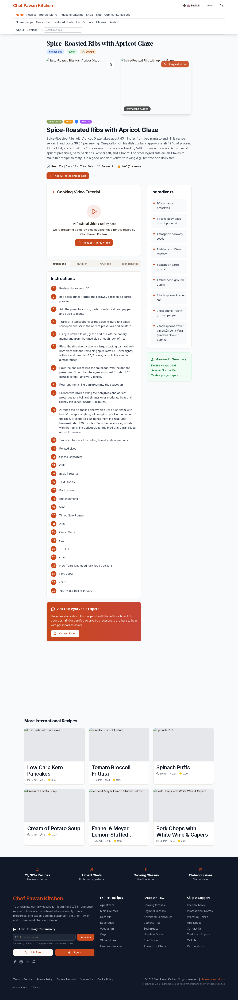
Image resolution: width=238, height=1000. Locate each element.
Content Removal (66, 979)
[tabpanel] (94, 434)
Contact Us (194, 928)
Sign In (77, 952)
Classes (101, 22)
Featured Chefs (63, 22)
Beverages (107, 922)
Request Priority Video (96, 242)
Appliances (194, 922)
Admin (210, 5)
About (20, 30)
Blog (99, 14)
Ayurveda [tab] (105, 263)
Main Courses (109, 911)
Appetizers (107, 905)
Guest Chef (43, 22)
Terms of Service (22, 979)
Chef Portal (151, 940)
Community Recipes (117, 14)
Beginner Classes (155, 911)
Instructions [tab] (59, 263)
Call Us (191, 940)
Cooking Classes (154, 905)
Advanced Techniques (158, 917)
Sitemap (35, 987)
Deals (112, 22)
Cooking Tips (152, 922)
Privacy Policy (44, 979)
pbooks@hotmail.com (213, 979)
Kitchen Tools (196, 905)
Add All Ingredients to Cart (70, 175)
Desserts (105, 917)
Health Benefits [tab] (129, 263)
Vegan (104, 934)
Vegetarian (107, 928)
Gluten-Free (108, 940)
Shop (89, 14)
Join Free (35, 952)
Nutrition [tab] (82, 263)
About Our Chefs (155, 946)
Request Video (178, 64)
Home (20, 14)
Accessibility (20, 987)
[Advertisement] (94, 671)
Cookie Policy (105, 979)
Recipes (31, 14)
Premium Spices (197, 917)
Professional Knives (200, 911)
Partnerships (195, 946)
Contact (32, 30)
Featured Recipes (111, 946)
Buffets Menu (48, 14)
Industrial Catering (71, 14)
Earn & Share (84, 22)
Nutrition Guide (153, 934)
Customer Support (199, 934)
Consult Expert (67, 633)
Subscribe (86, 937)
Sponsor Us (86, 979)
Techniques (151, 928)
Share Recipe (24, 22)
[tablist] (94, 263)
